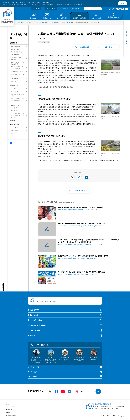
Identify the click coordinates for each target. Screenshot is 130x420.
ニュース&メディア (16, 124)
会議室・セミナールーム (17, 111)
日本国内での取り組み (37, 325)
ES (126, 9)
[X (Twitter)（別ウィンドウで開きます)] (50, 392)
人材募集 (13, 120)
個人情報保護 (9, 409)
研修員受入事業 (15, 49)
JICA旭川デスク (15, 105)
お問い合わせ (75, 9)
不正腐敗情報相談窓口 (11, 415)
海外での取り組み (35, 320)
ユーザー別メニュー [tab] (42, 344)
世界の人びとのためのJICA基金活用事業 (17, 67)
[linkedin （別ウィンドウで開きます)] (69, 391)
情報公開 (8, 412)
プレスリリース (15, 127)
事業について (33, 315)
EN (118, 9)
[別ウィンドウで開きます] (72, 177)
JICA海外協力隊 (15, 55)
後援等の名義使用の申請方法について (17, 95)
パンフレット (14, 91)
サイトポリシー (10, 404)
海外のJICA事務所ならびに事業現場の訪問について (17, 100)
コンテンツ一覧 (50, 9)
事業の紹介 (13, 43)
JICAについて (33, 310)
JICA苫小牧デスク (15, 108)
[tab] (110, 9)
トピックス (14, 133)
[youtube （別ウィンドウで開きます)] (63, 391)
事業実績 (13, 81)
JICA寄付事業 (14, 79)
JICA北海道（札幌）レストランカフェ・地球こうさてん (17, 115)
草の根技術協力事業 (16, 52)
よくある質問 (64, 9)
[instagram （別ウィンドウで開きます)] (76, 391)
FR (122, 9)
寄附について (36, 9)
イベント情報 (14, 130)
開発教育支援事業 (15, 46)
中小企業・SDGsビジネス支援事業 (18, 58)
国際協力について (35, 335)
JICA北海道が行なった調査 (17, 75)
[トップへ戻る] (98, 391)
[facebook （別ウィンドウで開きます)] (56, 391)
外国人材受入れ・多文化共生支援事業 (17, 63)
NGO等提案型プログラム (17, 71)
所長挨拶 (13, 88)
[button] (83, 47)
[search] (93, 8)
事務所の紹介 (14, 85)
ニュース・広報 (34, 330)
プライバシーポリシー (36, 4)
